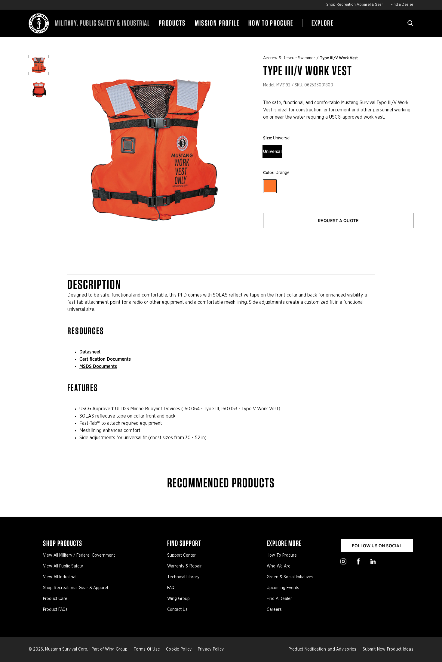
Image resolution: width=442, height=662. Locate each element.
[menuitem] (172, 23)
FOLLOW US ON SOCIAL (377, 546)
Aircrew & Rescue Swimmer (289, 58)
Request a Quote (338, 220)
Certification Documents (105, 359)
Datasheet (90, 352)
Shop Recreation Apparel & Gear (354, 5)
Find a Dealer (402, 5)
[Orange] (270, 186)
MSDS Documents (98, 366)
